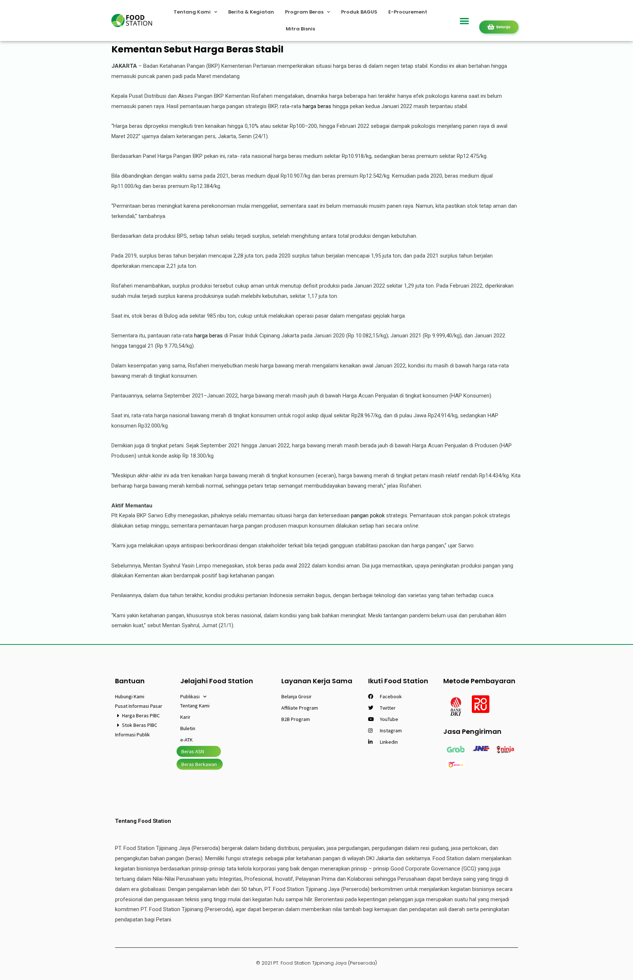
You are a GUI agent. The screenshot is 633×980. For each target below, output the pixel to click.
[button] (464, 20)
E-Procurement (407, 11)
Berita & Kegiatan (251, 11)
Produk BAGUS (359, 11)
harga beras (318, 106)
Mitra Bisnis (300, 28)
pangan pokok (368, 515)
